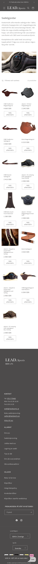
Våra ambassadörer (11, 464)
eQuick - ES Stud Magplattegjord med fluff (28, 213)
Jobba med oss (10, 443)
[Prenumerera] (31, 512)
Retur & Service (10, 478)
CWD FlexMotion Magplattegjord (8, 104)
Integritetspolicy (10, 488)
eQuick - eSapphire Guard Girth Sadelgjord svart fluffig (9, 290)
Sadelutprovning (10, 438)
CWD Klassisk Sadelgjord (7, 175)
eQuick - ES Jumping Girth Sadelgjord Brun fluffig (10, 328)
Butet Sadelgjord (27, 249)
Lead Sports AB (15, 563)
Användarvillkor (10, 493)
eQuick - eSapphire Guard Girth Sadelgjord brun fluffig (9, 251)
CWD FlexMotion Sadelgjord (8, 140)
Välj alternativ (10, 114)
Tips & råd (8, 454)
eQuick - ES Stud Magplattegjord (26, 104)
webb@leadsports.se (11, 409)
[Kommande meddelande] (34, 2)
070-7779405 (11, 398)
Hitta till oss (8, 420)
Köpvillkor (8, 483)
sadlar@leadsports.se (12, 416)
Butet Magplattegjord (28, 139)
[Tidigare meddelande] (4, 2)
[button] (4, 8)
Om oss (7, 433)
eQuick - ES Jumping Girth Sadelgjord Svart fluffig (28, 176)
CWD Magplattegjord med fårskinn (28, 288)
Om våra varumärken (12, 459)
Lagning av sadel (10, 448)
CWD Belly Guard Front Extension (8, 212)
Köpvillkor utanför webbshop (15, 498)
